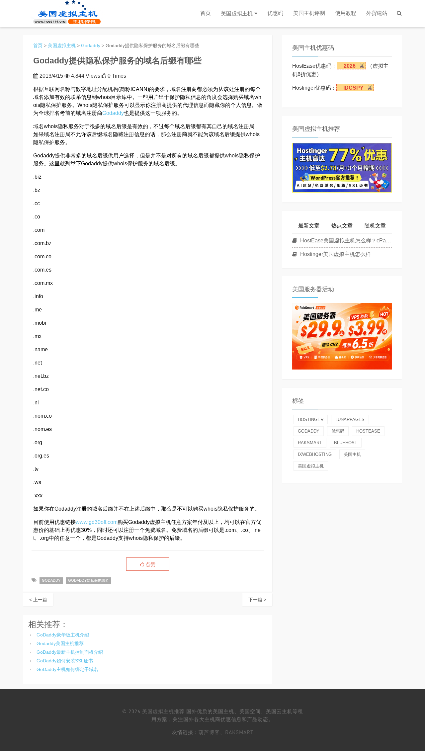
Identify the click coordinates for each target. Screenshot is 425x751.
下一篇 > (257, 599)
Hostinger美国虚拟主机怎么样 (335, 254)
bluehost (345, 442)
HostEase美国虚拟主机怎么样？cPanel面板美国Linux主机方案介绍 (345, 240)
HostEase (368, 431)
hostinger (310, 419)
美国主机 (352, 454)
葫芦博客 (209, 732)
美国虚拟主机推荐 (163, 711)
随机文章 (375, 225)
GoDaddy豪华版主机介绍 (63, 634)
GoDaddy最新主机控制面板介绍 (70, 652)
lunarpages (350, 419)
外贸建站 (376, 13)
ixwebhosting (315, 454)
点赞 (149, 564)
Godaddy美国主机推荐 (60, 643)
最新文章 (308, 225)
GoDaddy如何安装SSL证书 (65, 660)
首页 (205, 13)
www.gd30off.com (97, 522)
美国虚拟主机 (237, 13)
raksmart (310, 442)
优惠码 (275, 13)
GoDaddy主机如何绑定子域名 (67, 669)
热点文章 (342, 225)
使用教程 (345, 13)
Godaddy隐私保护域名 (88, 580)
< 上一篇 (38, 599)
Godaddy (90, 45)
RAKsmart (239, 732)
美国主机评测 (309, 13)
